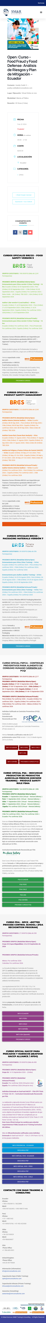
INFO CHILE (35, 747)
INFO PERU (24, 747)
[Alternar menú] (41, 12)
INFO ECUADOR (11, 747)
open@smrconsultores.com (11, 1278)
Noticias (41, 3)
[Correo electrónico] (30, 232)
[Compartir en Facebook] (15, 232)
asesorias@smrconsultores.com (13, 1293)
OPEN (21, 175)
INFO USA (22, 753)
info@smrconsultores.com (11, 1271)
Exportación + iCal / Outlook (23, 201)
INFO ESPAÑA (12, 762)
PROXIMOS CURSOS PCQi (30, 762)
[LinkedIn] (25, 232)
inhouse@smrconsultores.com (12, 1286)
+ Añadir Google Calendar (23, 195)
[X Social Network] (20, 232)
